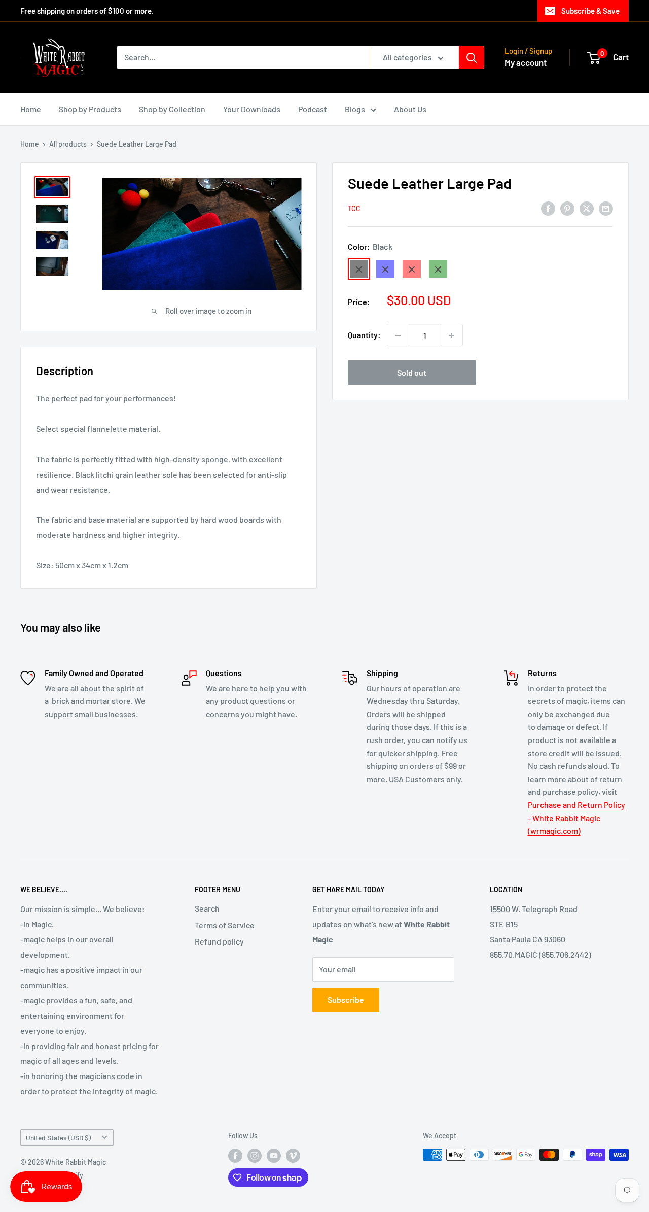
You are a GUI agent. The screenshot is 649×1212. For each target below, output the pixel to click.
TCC (354, 209)
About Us (410, 109)
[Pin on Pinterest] (567, 208)
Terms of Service (225, 925)
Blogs (355, 109)
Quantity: (364, 335)
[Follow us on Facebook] (235, 1156)
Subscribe (346, 999)
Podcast (312, 109)
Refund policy (219, 941)
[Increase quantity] (451, 335)
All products (68, 144)
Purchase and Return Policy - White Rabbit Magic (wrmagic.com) (576, 817)
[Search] (471, 57)
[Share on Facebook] (548, 208)
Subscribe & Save (590, 10)
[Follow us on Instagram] (254, 1156)
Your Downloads (251, 109)
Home (30, 109)
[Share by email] (606, 208)
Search (207, 908)
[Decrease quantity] (398, 335)
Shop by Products (90, 109)
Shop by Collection (172, 109)
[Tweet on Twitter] (587, 208)
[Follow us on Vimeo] (293, 1156)
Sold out (411, 373)
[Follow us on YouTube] (274, 1156)
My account (525, 62)
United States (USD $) (58, 1137)
